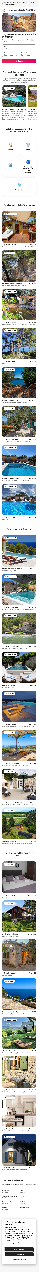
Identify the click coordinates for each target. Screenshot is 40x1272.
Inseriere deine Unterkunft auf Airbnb (21, 10)
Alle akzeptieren (19, 1249)
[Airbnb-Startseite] (3, 10)
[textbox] (11, 55)
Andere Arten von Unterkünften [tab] (12, 1184)
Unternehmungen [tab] (31, 1184)
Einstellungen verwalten (19, 1259)
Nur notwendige (19, 1254)
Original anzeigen (9, 4)
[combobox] (19, 48)
